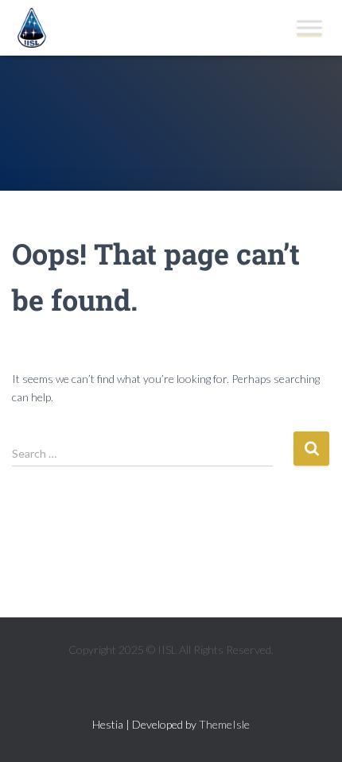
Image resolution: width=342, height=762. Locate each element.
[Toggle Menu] (309, 27)
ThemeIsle (224, 724)
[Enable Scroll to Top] (310, 730)
